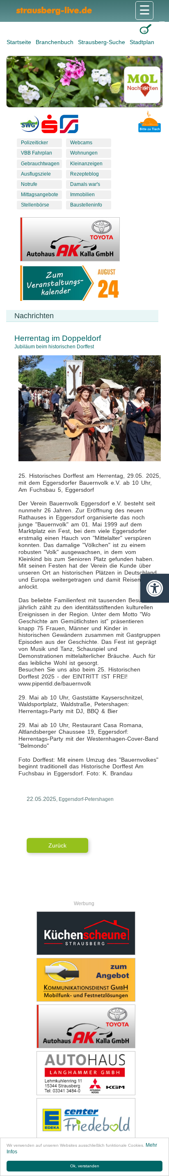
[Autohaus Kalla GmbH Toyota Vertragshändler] (85, 1026)
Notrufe (29, 184)
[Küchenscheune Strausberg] (85, 933)
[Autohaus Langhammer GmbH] (85, 1073)
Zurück (57, 845)
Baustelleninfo (86, 205)
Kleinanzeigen (86, 164)
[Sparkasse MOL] (49, 126)
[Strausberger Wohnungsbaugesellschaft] (30, 126)
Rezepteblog (84, 174)
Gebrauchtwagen (40, 164)
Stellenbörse (35, 205)
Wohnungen (84, 153)
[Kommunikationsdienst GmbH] (85, 980)
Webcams (81, 143)
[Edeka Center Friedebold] (85, 1120)
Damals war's (85, 184)
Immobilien (82, 194)
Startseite (20, 42)
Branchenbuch (55, 42)
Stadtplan (142, 42)
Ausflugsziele (36, 174)
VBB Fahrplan (36, 153)
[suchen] (145, 29)
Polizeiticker (34, 143)
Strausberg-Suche (102, 42)
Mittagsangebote (39, 194)
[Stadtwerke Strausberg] (69, 126)
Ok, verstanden (84, 1166)
